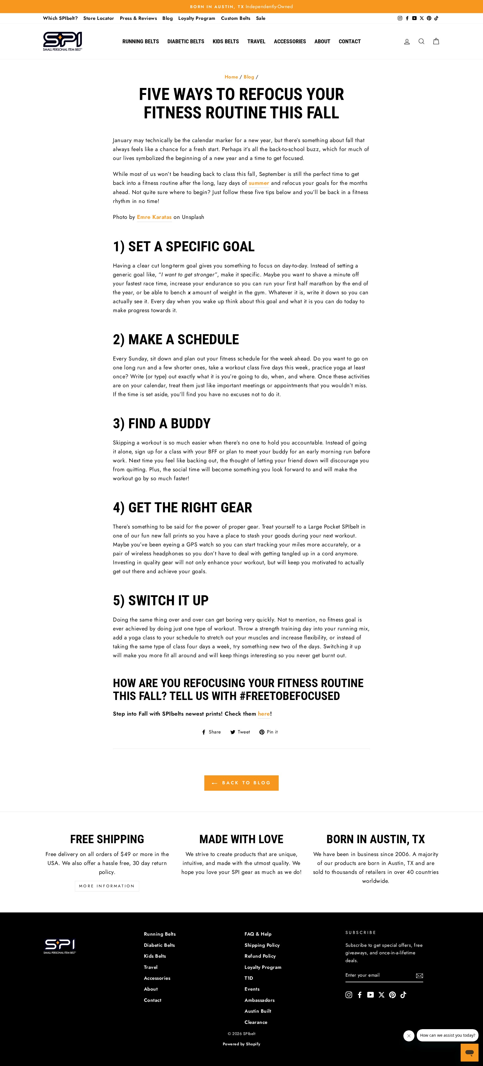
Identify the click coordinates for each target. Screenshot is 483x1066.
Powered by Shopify (242, 1044)
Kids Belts (226, 41)
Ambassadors (260, 1000)
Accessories (290, 41)
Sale (261, 18)
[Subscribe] (419, 975)
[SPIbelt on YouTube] (370, 994)
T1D (249, 978)
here (264, 714)
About (322, 41)
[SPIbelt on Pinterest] (392, 994)
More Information (107, 886)
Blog (167, 18)
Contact (350, 41)
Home (231, 76)
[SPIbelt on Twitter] (381, 994)
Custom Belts (235, 18)
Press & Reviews (138, 18)
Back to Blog (245, 783)
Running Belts (140, 41)
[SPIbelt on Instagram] (348, 994)
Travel (256, 41)
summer (259, 183)
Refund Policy (260, 956)
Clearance (256, 1022)
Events (252, 989)
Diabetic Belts (185, 41)
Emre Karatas (154, 217)
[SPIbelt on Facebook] (359, 994)
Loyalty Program (197, 18)
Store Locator (98, 18)
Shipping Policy (262, 945)
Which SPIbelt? (60, 18)
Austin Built (258, 1011)
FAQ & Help (258, 934)
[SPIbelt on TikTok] (403, 994)
